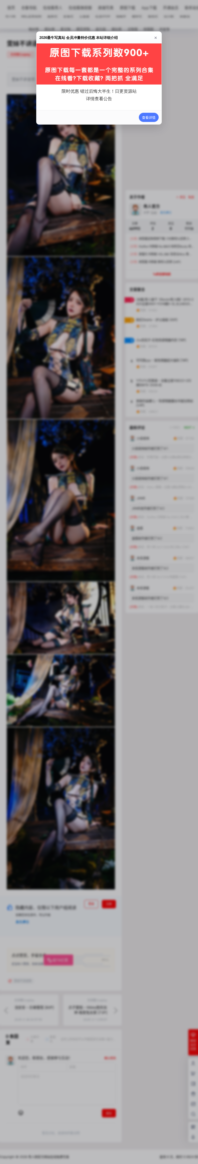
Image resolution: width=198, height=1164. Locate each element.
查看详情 (149, 117)
